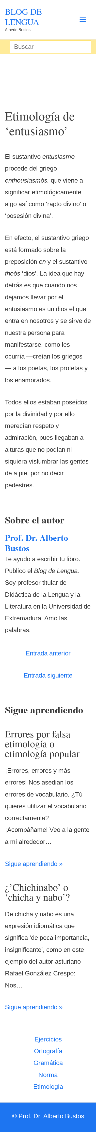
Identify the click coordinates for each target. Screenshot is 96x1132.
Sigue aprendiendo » (34, 863)
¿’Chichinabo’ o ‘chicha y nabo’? (37, 891)
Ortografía (48, 1051)
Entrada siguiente (48, 675)
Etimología (48, 1086)
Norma (48, 1075)
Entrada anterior (48, 653)
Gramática (48, 1062)
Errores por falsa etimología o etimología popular (42, 743)
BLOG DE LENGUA (23, 16)
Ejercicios (48, 1039)
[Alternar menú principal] (82, 19)
